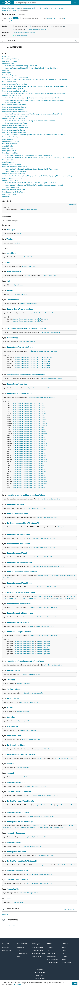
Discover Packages (8, 8)
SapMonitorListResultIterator (18, 792)
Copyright (40, 969)
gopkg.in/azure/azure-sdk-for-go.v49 (29, 8)
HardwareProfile (13, 670)
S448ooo (44, 445)
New (8, 262)
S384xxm (44, 433)
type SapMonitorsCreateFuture (13, 190)
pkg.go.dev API (37, 956)
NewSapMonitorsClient (16, 852)
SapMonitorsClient (14, 842)
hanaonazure (6, 10)
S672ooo (44, 461)
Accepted (46, 641)
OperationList (12, 726)
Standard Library (37, 947)
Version (9, 239)
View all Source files (69, 909)
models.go (6, 914)
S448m (43, 437)
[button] (13, 26)
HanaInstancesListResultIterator (20, 562)
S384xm (43, 431)
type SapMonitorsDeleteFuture (13, 192)
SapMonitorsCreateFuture (17, 870)
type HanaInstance (9, 82)
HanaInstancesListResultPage (48, 575)
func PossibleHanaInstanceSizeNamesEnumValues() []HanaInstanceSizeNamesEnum (35, 93)
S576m (43, 447)
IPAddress (10, 680)
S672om (43, 455)
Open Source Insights (21, 35)
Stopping (47, 365)
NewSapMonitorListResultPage (19, 822)
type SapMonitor (8, 162)
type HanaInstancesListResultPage (14, 118)
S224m (43, 417)
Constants (6, 56)
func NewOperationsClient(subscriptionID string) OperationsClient (29, 155)
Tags (8, 898)
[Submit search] (69, 2)
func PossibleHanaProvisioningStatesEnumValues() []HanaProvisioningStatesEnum (35, 135)
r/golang (64, 956)
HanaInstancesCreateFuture (18, 534)
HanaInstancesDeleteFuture (18, 544)
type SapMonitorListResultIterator (14, 167)
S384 (42, 427)
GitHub (64, 950)
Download (50, 947)
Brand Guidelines (52, 959)
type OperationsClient (10, 153)
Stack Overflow (22, 953)
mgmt (15, 10)
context (69, 596)
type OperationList (9, 151)
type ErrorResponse (9, 75)
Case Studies (6, 950)
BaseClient (11, 253)
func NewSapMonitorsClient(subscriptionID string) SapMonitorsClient (30, 183)
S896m (43, 475)
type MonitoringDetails (10, 141)
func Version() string (9, 61)
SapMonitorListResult (15, 782)
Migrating (46, 649)
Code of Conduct (52, 962)
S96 (42, 485)
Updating (46, 653)
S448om (43, 439)
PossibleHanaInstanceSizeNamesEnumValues (25, 495)
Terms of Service (40, 972)
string (18, 233)
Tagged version (58, 26)
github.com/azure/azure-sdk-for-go (24, 32)
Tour (18, 950)
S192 (42, 409)
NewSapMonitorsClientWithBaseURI (21, 861)
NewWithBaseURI (13, 272)
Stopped (47, 363)
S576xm (43, 449)
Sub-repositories (37, 950)
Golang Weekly (66, 962)
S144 (42, 405)
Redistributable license (38, 26)
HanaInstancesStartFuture (17, 622)
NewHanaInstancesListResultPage (20, 592)
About (49, 944)
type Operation (7, 148)
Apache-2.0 (51, 18)
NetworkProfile (12, 698)
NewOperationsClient (15, 745)
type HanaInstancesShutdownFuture (15, 128)
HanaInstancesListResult (16, 553)
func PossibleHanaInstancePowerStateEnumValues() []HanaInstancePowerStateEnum (36, 86)
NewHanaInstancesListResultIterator (21, 572)
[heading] (8, 2)
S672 (42, 451)
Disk (8, 281)
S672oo (43, 457)
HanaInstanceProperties (16, 384)
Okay (75, 984)
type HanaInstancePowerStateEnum (15, 84)
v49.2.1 (7, 18)
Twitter (64, 947)
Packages (36, 944)
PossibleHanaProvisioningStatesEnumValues (25, 661)
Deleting (46, 645)
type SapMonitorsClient (11, 180)
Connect (65, 944)
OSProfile (10, 708)
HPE (43, 321)
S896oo (43, 479)
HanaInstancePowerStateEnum (19, 347)
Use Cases (5, 947)
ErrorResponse (12, 300)
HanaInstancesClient (15, 504)
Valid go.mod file (19, 26)
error (49, 598)
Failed (45, 647)
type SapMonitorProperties (12, 178)
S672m (43, 453)
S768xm (43, 471)
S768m (43, 469)
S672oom (44, 459)
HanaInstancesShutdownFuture (19, 613)
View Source (72, 204)
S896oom (44, 481)
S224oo (43, 421)
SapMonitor (11, 773)
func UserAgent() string (10, 59)
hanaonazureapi (9, 925)
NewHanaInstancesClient (17, 514)
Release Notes (51, 956)
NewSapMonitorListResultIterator (20, 801)
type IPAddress (7, 139)
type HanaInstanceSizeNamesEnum (15, 91)
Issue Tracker (51, 953)
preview (53, 8)
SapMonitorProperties (15, 833)
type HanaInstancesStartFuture (13, 130)
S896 (42, 473)
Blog (48, 950)
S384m (43, 429)
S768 (42, 467)
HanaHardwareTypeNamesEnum (19, 309)
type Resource (7, 160)
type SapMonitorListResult (12, 164)
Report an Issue (40, 978)
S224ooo (44, 425)
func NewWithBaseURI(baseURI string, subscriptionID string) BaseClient (31, 68)
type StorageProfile (9, 194)
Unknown (47, 367)
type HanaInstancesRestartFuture (14, 125)
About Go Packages (38, 953)
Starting (47, 361)
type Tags (6, 196)
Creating (46, 643)
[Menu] (39, 40)
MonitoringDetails (13, 689)
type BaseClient (8, 63)
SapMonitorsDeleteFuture (17, 880)
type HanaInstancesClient (11, 95)
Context (71, 825)
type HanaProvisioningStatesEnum (14, 132)
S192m (43, 411)
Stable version (19, 29)
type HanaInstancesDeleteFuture (14, 107)
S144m (43, 407)
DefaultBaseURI (31, 209)
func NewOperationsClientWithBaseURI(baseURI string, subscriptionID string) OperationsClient (39, 157)
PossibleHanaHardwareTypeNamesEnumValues (26, 328)
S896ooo (44, 483)
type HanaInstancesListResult (13, 109)
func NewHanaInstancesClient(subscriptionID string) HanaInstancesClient (32, 98)
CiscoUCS (45, 319)
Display (9, 290)
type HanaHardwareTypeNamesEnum (15, 77)
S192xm (43, 413)
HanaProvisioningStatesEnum (18, 632)
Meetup (64, 959)
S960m (43, 487)
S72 (42, 463)
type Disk (5, 70)
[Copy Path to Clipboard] (29, 10)
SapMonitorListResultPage (45, 805)
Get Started (22, 944)
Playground (20, 947)
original (23, 209)
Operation (10, 717)
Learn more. (17, 984)
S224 (42, 415)
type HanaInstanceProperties (13, 89)
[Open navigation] (75, 3)
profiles (46, 8)
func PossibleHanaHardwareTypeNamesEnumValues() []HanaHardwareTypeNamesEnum (37, 79)
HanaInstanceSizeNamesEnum (19, 393)
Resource (10, 764)
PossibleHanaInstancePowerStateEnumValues (25, 375)
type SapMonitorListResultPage (13, 174)
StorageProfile (12, 889)
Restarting (48, 357)
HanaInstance (12, 338)
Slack (64, 953)
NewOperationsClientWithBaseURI (21, 754)
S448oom (44, 443)
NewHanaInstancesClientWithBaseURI (22, 523)
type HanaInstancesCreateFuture (14, 105)
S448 (42, 435)
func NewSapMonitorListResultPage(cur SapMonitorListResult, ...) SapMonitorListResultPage (39, 176)
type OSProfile (7, 146)
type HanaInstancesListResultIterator (15, 112)
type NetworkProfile (9, 144)
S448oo (43, 441)
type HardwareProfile (10, 137)
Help (18, 956)
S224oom (44, 423)
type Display (6, 73)
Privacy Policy (39, 975)
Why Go (5, 944)
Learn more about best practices (39, 29)
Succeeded (46, 651)
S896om (43, 477)
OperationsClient (13, 736)
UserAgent (10, 230)
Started (47, 359)
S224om (43, 419)
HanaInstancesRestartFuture (18, 604)
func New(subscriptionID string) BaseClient (21, 66)
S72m (42, 465)
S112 (42, 403)
